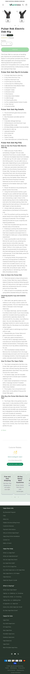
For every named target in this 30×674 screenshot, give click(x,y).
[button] (3, 5)
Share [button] (4, 430)
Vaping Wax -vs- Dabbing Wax (12, 600)
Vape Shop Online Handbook (11, 536)
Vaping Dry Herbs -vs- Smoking (12, 596)
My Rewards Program (9, 512)
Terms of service (11, 670)
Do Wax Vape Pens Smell (10, 610)
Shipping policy (20, 670)
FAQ (4, 515)
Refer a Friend (7, 543)
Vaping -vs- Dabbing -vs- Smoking (13, 593)
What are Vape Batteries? (10, 556)
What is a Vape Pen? (9, 552)
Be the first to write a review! (15, 464)
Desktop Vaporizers (8, 637)
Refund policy (13, 667)
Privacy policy (21, 667)
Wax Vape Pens (7, 630)
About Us (5, 519)
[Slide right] (18, 25)
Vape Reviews (7, 576)
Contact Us (6, 539)
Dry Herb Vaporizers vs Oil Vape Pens (14, 570)
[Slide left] (11, 25)
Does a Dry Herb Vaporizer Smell (12, 607)
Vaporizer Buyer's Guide (10, 580)
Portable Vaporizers (8, 633)
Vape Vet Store (13, 666)
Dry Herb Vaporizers (9, 623)
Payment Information (9, 529)
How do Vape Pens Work (10, 559)
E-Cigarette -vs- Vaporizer (10, 603)
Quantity (3, 40)
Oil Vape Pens (7, 627)
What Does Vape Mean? (10, 590)
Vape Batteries (7, 640)
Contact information (15, 672)
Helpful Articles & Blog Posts (11, 522)
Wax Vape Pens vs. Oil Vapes (11, 573)
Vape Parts (6, 644)
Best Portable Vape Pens (10, 647)
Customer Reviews (8, 526)
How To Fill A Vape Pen (9, 566)
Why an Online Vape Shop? (11, 533)
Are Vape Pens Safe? (9, 563)
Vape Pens (6, 620)
